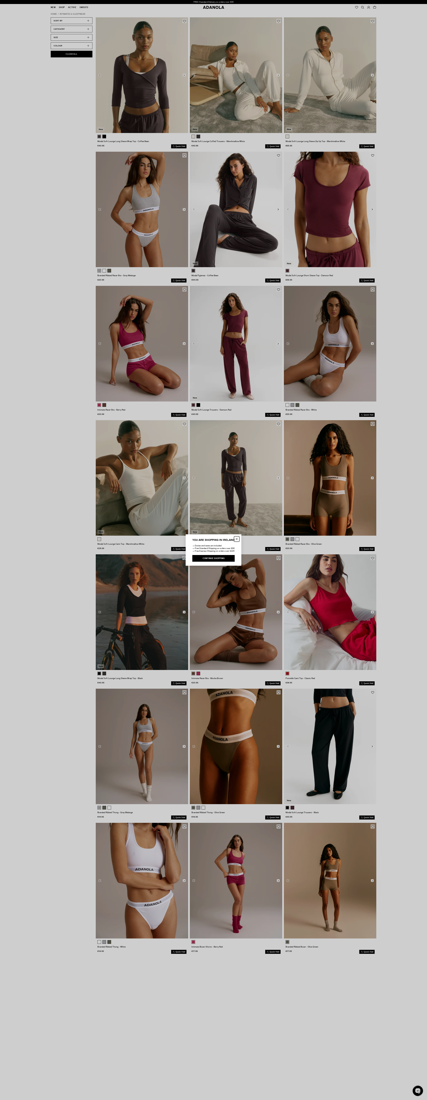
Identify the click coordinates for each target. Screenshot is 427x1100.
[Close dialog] (236, 539)
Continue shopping (214, 558)
